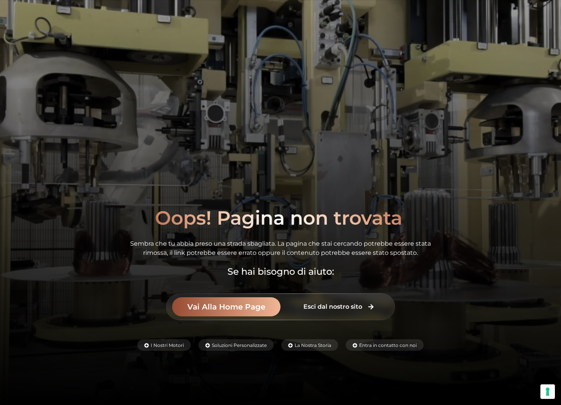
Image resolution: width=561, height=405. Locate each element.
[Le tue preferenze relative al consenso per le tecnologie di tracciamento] (547, 391)
